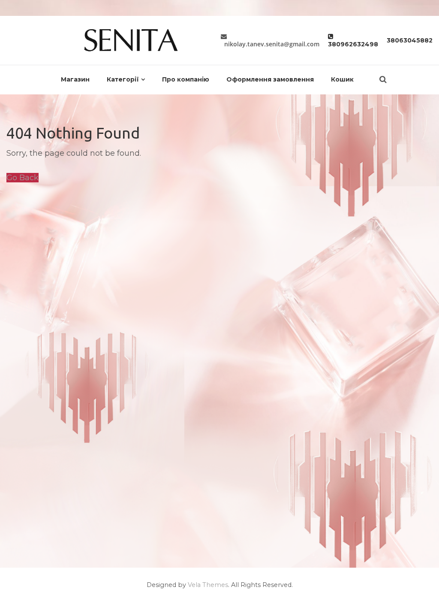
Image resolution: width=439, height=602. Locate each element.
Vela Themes (208, 585)
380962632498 (353, 40)
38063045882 (410, 40)
